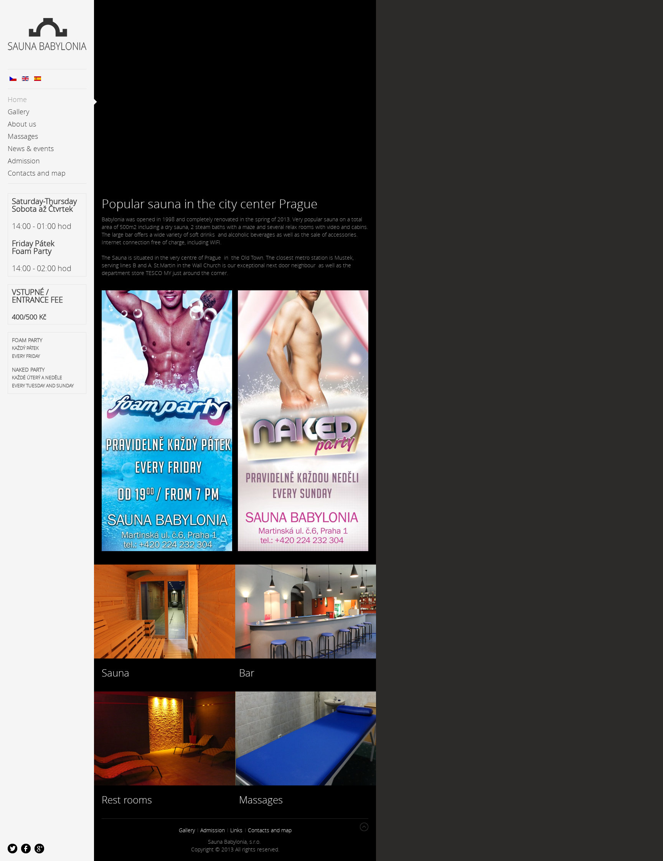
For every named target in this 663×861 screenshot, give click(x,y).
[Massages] (305, 739)
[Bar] (305, 612)
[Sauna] (164, 612)
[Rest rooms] (164, 739)
